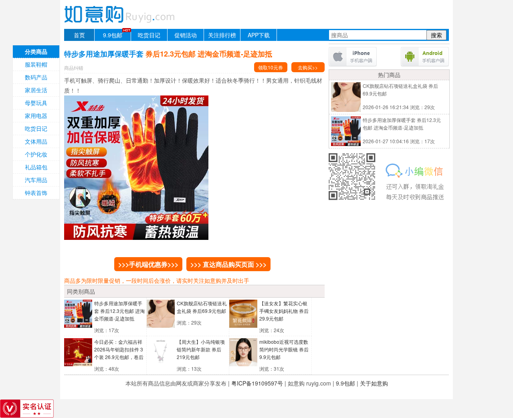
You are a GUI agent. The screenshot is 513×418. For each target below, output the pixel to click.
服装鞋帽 (36, 64)
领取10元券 (270, 67)
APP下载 (259, 35)
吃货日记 (149, 35)
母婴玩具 (36, 103)
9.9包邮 (112, 35)
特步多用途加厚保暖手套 (119, 311)
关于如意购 (374, 383)
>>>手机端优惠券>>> (148, 264)
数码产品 (36, 77)
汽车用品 (36, 180)
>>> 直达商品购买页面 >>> (228, 264)
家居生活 (36, 90)
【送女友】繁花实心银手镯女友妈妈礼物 (284, 311)
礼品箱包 (36, 167)
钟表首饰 (36, 193)
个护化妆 (36, 154)
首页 (79, 35)
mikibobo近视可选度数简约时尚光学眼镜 (284, 349)
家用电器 (36, 116)
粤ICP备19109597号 (257, 383)
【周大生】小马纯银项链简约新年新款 (201, 349)
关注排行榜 (222, 35)
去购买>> (308, 67)
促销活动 (185, 35)
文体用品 (36, 141)
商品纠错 (73, 67)
